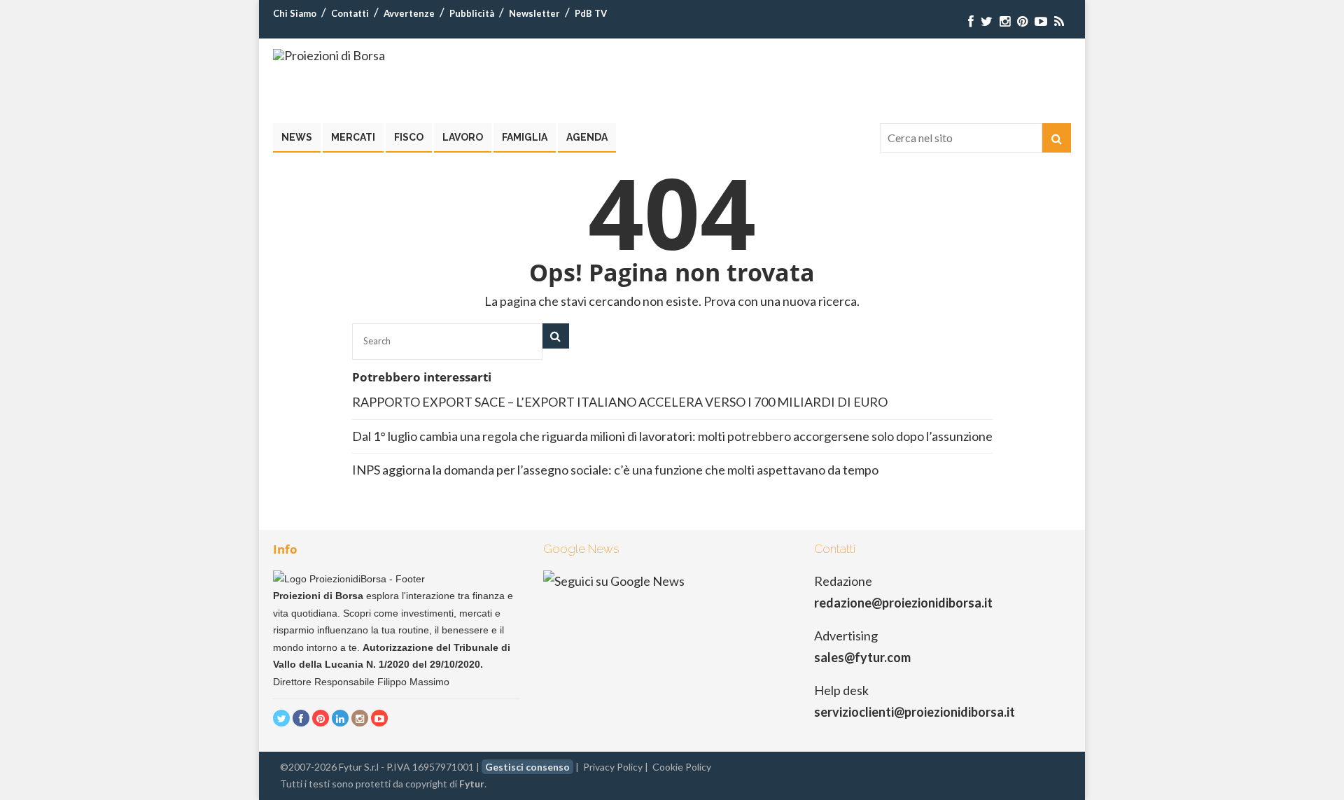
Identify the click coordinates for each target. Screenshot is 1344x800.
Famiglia (524, 137)
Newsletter (534, 13)
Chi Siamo (294, 13)
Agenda (587, 137)
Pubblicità (471, 13)
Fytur (471, 784)
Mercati (353, 137)
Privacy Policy (613, 767)
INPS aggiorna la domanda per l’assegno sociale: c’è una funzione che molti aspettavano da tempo (615, 469)
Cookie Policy (681, 767)
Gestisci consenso (527, 767)
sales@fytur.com (862, 657)
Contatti (350, 13)
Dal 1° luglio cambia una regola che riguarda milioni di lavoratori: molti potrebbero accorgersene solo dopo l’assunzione (672, 436)
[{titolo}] (971, 21)
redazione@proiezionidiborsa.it (903, 602)
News (296, 137)
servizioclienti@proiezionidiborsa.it (914, 712)
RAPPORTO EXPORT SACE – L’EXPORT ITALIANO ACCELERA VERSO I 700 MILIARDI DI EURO (620, 401)
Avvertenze (409, 13)
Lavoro (462, 137)
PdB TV (591, 13)
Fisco (409, 137)
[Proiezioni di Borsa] (329, 55)
